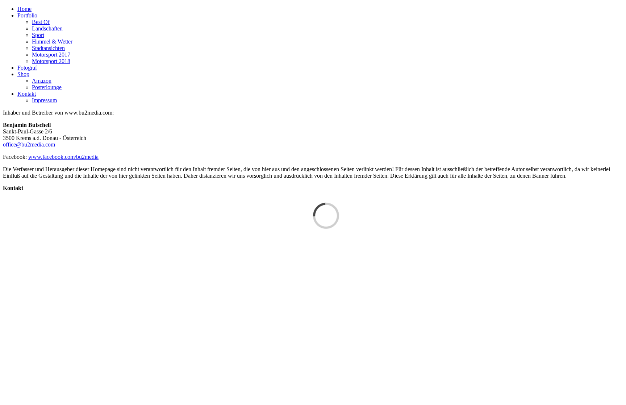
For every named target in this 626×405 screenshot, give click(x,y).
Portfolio (27, 15)
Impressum (44, 100)
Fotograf (27, 68)
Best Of (41, 22)
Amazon (41, 81)
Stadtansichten (48, 48)
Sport (38, 35)
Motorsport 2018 (51, 61)
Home (24, 9)
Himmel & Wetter (52, 41)
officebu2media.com (29, 144)
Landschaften (47, 28)
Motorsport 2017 (51, 54)
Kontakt (26, 94)
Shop (23, 74)
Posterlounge (47, 87)
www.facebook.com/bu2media (63, 157)
